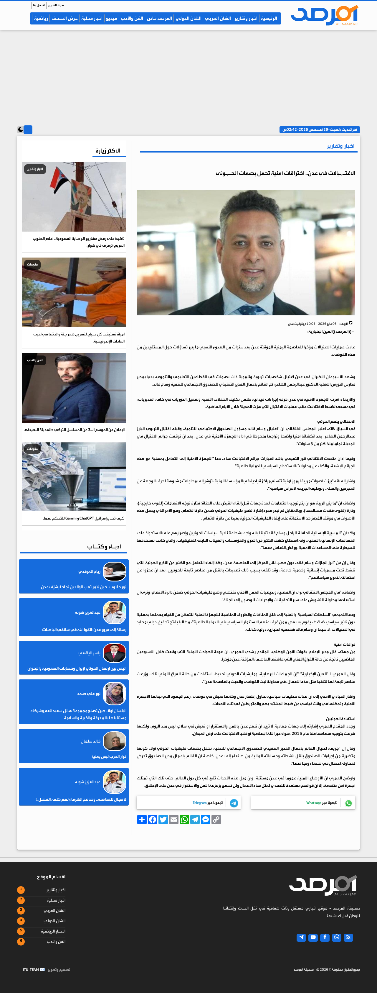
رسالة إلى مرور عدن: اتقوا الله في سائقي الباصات (84, 629)
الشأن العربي (218, 18)
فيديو (111, 18)
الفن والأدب (132, 18)
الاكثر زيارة (107, 150)
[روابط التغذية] (348, 938)
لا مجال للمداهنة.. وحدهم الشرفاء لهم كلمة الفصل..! (81, 799)
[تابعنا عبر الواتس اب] (336, 938)
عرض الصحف (65, 18)
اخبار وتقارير (245, 18)
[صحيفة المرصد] (322, 15)
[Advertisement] (188, 76)
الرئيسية (269, 18)
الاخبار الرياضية (53, 931)
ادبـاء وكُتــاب (104, 546)
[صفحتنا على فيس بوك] (325, 938)
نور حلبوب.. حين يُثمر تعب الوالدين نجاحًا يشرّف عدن (83, 587)
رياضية (41, 18)
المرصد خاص (159, 18)
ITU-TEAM (31, 969)
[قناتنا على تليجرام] (301, 938)
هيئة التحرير (56, 5)
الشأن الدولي (188, 18)
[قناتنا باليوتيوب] (313, 938)
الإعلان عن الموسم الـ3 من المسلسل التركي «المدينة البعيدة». (74, 429)
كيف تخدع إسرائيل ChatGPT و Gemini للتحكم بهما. (84, 518)
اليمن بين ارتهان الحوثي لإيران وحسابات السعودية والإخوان (76, 668)
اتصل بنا (39, 5)
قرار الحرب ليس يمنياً (109, 756)
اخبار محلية (91, 18)
